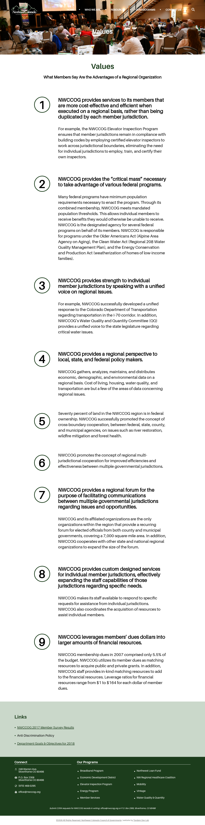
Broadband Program (91, 770)
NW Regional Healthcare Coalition (156, 777)
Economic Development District (98, 777)
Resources (118, 9)
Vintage (141, 790)
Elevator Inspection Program (96, 784)
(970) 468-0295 (27, 785)
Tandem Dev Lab (141, 820)
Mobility (141, 784)
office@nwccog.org (29, 792)
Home (70, 9)
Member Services (90, 797)
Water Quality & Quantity (150, 797)
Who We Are (92, 9)
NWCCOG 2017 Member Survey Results (45, 727)
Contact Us (173, 9)
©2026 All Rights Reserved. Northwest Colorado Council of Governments (89, 820)
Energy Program (89, 790)
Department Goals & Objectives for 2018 (46, 743)
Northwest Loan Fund (149, 770)
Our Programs (145, 9)
